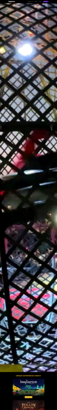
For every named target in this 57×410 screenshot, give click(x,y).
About (40, 1)
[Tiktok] (32, 1)
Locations (35, 1)
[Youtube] (29, 1)
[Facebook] (28, 1)
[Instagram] (31, 1)
